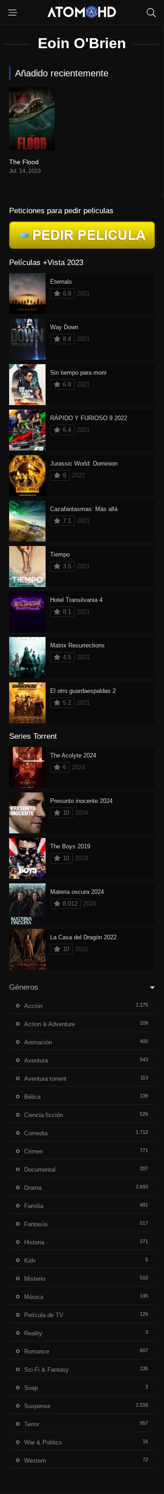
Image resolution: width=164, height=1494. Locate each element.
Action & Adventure (49, 1024)
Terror (31, 1424)
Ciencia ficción (43, 1115)
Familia (33, 1206)
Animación (38, 1042)
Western (35, 1460)
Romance (36, 1351)
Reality (33, 1333)
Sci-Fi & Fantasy (46, 1369)
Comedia (35, 1133)
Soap (31, 1387)
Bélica (32, 1096)
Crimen (33, 1151)
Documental (40, 1169)
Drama (32, 1187)
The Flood (24, 161)
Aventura (36, 1060)
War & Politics (43, 1442)
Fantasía (35, 1224)
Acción (33, 1006)
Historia (34, 1242)
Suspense (37, 1406)
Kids (30, 1260)
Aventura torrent (45, 1078)
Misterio (34, 1278)
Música (33, 1296)
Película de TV (43, 1315)
